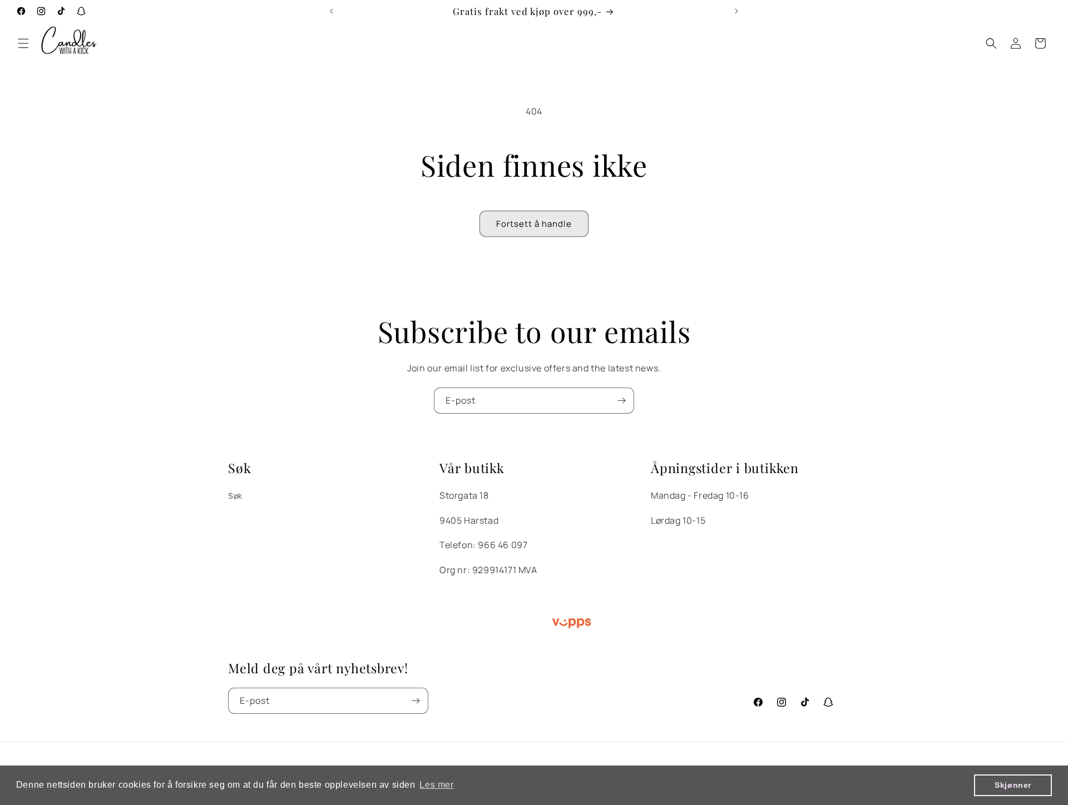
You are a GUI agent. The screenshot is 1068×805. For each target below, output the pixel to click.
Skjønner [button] (1013, 785)
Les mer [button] (436, 784)
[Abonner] (621, 400)
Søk (235, 495)
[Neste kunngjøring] (736, 11)
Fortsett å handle (534, 224)
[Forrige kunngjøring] (331, 11)
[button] (23, 43)
